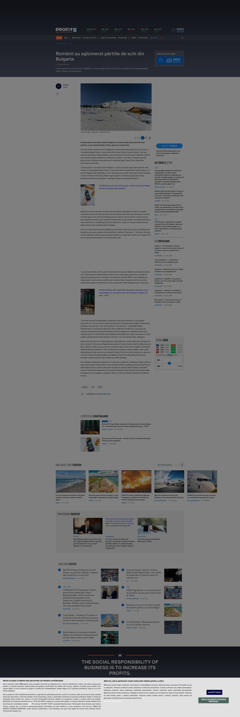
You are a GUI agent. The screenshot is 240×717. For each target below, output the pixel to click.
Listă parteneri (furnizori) (113, 701)
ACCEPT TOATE (214, 692)
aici (29, 703)
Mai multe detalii (22, 691)
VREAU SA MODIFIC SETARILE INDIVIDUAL (213, 700)
